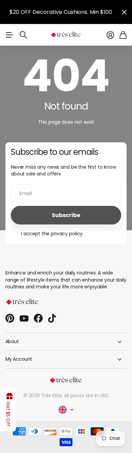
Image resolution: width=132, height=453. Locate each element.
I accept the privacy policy (52, 233)
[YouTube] (24, 318)
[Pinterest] (9, 318)
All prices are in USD (86, 395)
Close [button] (124, 12)
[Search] (23, 34)
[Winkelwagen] (123, 35)
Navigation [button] (9, 34)
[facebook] (38, 318)
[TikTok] (52, 318)
